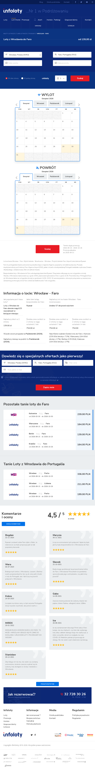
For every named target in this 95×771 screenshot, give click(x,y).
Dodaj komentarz (13, 524)
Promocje (25, 20)
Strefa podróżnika (53, 2)
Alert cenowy (38, 23)
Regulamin (76, 718)
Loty (5, 20)
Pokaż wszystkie (47, 684)
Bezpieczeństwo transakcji (33, 719)
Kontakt (88, 20)
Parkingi (57, 20)
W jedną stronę (29, 78)
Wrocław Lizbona (40, 483)
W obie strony (13, 78)
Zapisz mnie (48, 387)
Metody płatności (33, 724)
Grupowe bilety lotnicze (71, 23)
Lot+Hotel (15, 19)
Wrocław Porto (39, 473)
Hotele (50, 20)
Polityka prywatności (80, 715)
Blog (41, 2)
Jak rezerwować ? (33, 715)
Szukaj (47, 249)
